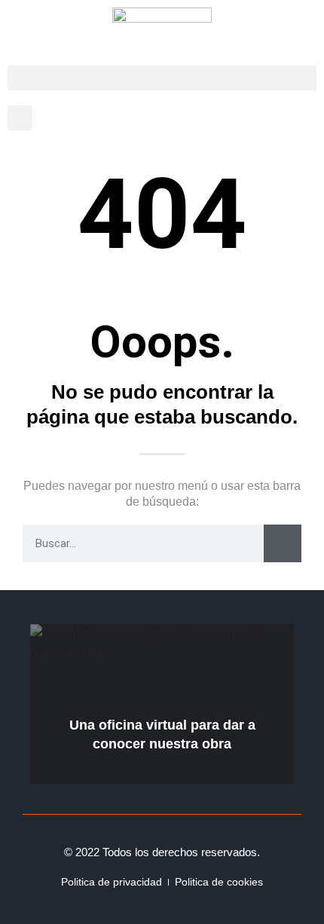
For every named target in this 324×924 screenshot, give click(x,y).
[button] (162, 78)
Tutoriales (257, 634)
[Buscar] (282, 543)
